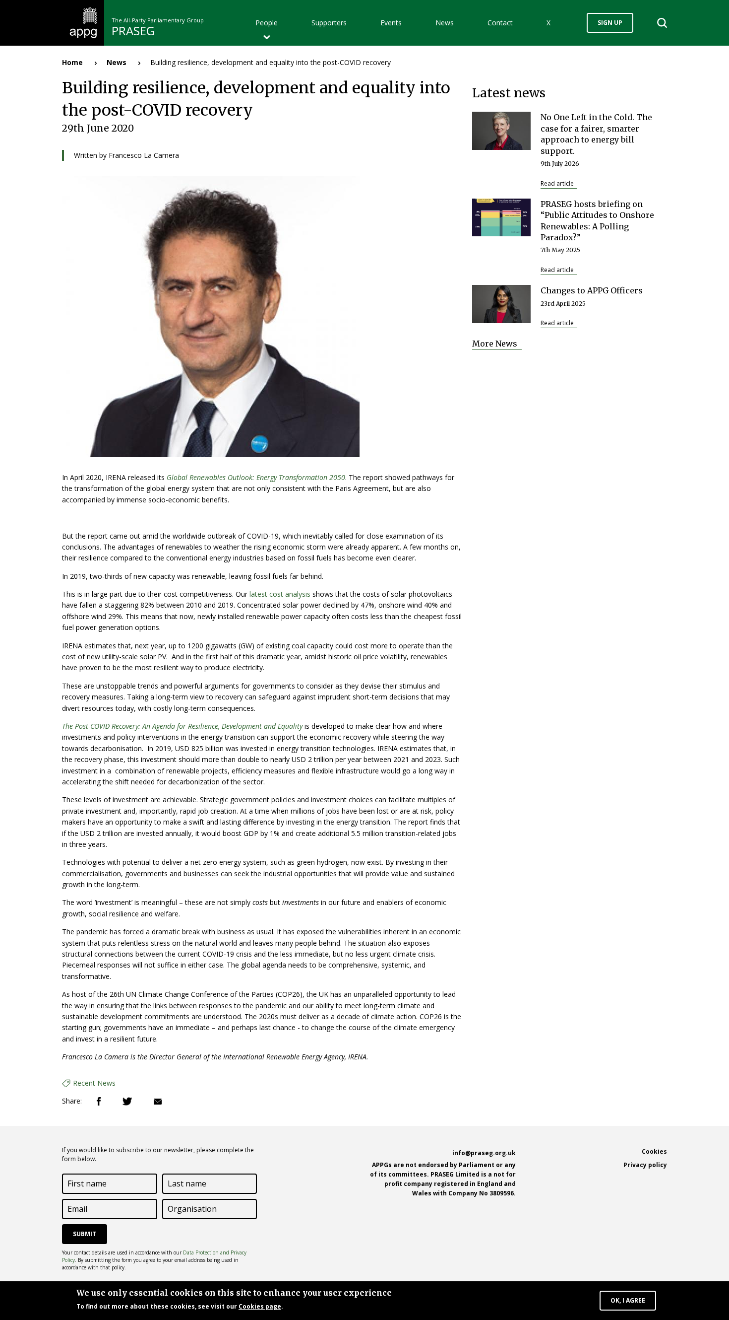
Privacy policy (645, 1165)
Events (391, 22)
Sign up (610, 22)
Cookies (654, 1151)
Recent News (94, 1083)
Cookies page (260, 1306)
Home (72, 62)
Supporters (329, 22)
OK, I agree (627, 1300)
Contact (500, 22)
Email (158, 1102)
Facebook (99, 1101)
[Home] (83, 22)
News (444, 22)
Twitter (127, 1101)
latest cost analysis (279, 594)
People (266, 22)
